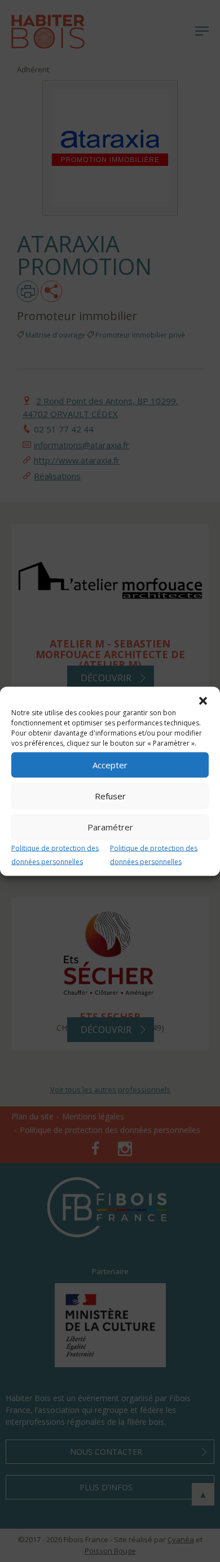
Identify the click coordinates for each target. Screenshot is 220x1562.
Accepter (110, 765)
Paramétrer (110, 827)
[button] (203, 700)
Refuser (110, 796)
